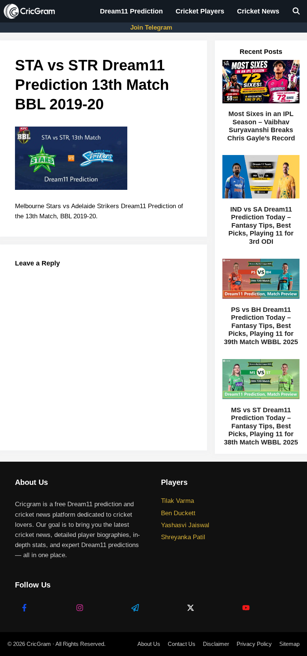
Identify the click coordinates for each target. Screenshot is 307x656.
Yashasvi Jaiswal (185, 525)
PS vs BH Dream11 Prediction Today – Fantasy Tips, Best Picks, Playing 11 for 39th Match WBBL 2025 (261, 326)
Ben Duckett (178, 513)
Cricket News (258, 11)
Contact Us (181, 644)
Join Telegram (151, 27)
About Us (148, 644)
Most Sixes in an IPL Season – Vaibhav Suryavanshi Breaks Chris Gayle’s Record (261, 126)
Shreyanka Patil (183, 537)
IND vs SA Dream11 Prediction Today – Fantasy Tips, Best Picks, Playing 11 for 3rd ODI (261, 225)
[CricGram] (31, 11)
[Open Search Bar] (296, 11)
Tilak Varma (177, 500)
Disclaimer (216, 644)
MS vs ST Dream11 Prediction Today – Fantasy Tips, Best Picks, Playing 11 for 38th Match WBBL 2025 (261, 426)
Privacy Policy (254, 644)
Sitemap (289, 644)
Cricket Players (200, 11)
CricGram (39, 644)
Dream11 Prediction (131, 11)
